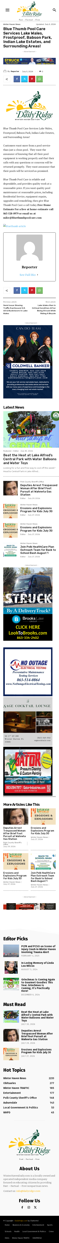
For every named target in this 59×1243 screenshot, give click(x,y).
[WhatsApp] (39, 79)
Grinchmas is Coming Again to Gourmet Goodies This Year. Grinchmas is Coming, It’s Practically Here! (38, 985)
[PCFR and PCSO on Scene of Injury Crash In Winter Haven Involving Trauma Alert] (11, 951)
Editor (16, 451)
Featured (7, 451)
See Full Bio (28, 275)
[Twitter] (24, 79)
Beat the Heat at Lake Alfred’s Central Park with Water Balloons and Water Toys (30, 459)
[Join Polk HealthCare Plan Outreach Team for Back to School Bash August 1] (10, 549)
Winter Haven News (11, 24)
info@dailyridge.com (28, 1191)
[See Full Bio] (37, 274)
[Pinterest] (32, 79)
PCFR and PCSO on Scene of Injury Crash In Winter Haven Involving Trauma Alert (38, 949)
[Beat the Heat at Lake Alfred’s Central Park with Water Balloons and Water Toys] (31, 429)
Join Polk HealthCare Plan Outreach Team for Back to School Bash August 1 (38, 550)
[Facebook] (17, 79)
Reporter (15, 71)
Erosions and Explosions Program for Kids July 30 (36, 510)
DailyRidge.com (21, 1221)
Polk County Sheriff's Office (32, 482)
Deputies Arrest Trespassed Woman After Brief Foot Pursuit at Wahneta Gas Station (38, 490)
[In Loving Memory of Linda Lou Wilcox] (11, 967)
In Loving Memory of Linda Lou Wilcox (37, 964)
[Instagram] (28, 1207)
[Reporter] (5, 71)
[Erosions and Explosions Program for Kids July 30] (10, 511)
